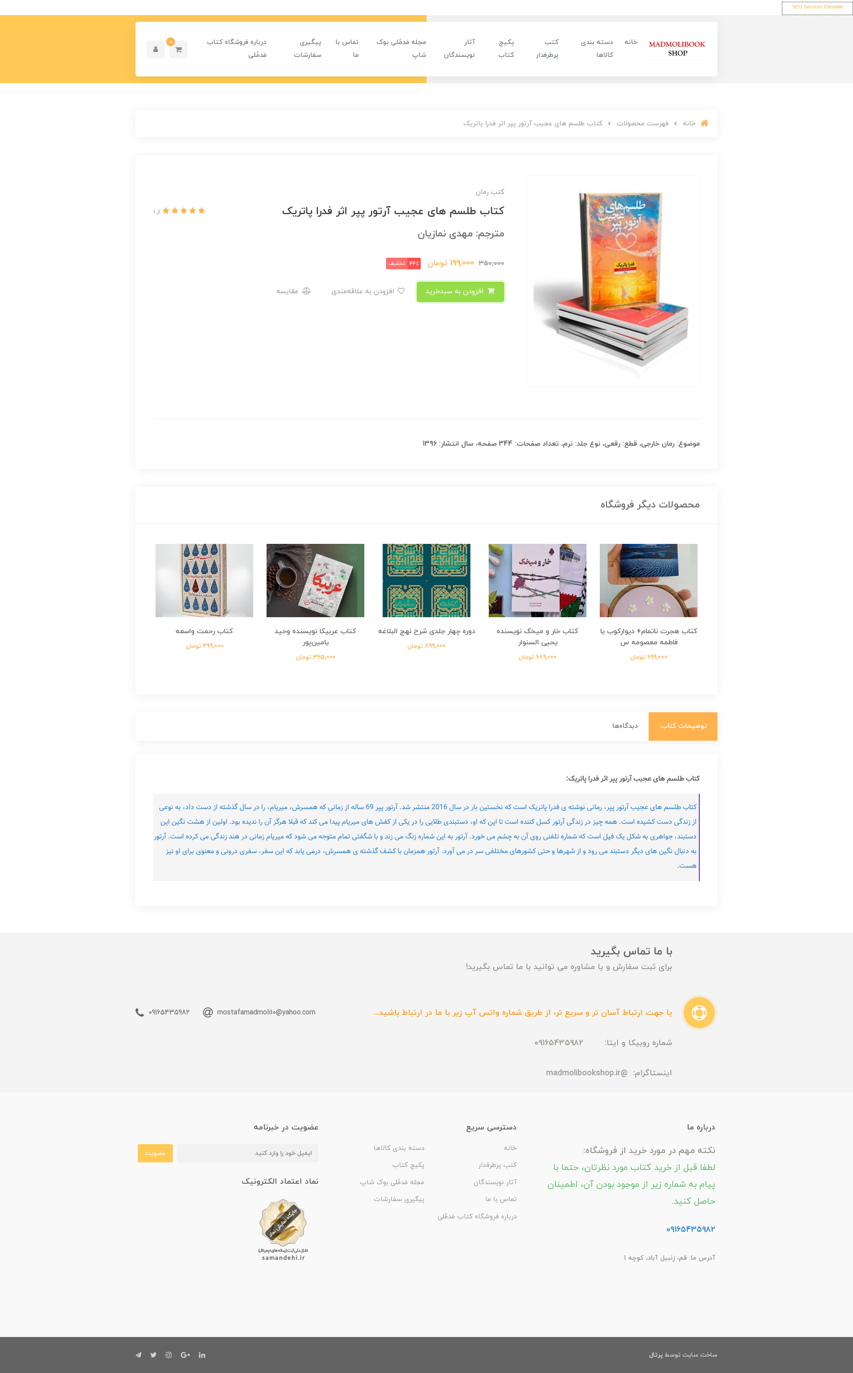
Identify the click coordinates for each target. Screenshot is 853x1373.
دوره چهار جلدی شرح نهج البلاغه (426, 631)
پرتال (656, 1355)
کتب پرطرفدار (547, 49)
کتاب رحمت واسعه (204, 631)
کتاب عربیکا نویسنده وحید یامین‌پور (315, 637)
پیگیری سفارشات (307, 49)
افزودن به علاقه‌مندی (364, 291)
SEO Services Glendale (817, 6)
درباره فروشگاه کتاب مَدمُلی (237, 49)
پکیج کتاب (506, 49)
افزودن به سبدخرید (456, 291)
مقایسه (288, 291)
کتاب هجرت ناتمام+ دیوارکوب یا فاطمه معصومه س (649, 637)
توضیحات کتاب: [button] (683, 726)
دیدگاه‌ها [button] (625, 726)
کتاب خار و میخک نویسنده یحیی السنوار (537, 637)
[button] (178, 49)
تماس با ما (347, 49)
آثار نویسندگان (459, 49)
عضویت (155, 1153)
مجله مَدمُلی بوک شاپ (401, 49)
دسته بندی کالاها (597, 49)
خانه (631, 42)
